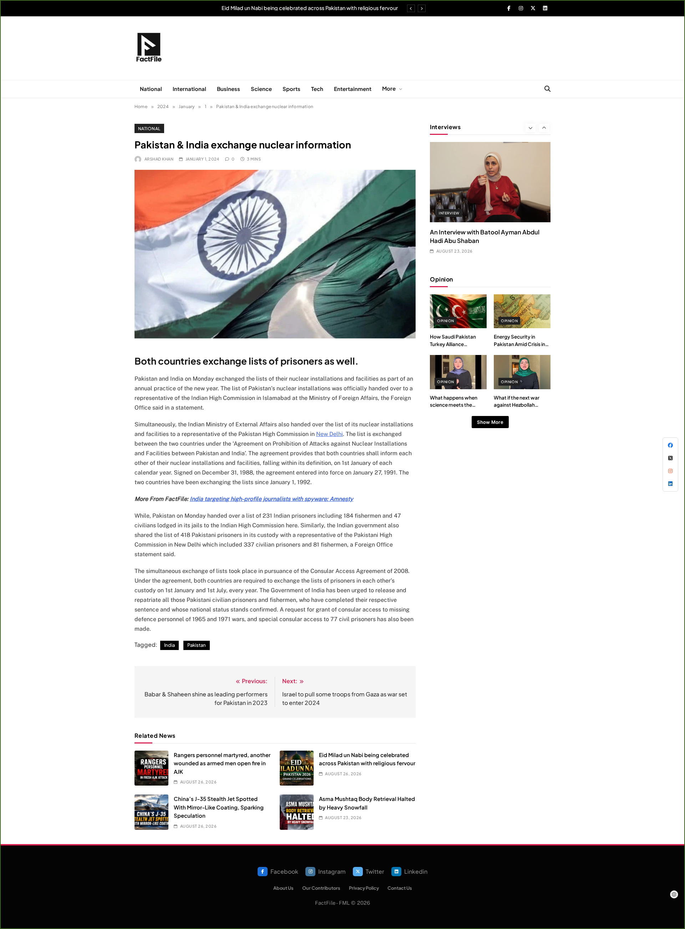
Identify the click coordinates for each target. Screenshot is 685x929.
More (389, 88)
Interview (449, 213)
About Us (283, 888)
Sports (291, 88)
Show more (490, 422)
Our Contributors (321, 888)
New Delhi (329, 434)
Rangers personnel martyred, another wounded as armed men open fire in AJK (222, 763)
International (189, 88)
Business (228, 88)
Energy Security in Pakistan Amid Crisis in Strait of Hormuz (519, 344)
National (151, 88)
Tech (317, 88)
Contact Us (399, 888)
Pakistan (196, 645)
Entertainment (352, 88)
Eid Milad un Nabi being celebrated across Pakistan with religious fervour (310, 8)
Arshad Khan (158, 159)
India (169, 645)
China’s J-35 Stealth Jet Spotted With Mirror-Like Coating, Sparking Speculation (219, 807)
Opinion (445, 321)
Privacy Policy (364, 888)
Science (261, 88)
